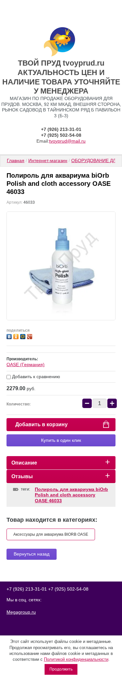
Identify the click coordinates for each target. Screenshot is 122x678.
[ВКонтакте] (10, 335)
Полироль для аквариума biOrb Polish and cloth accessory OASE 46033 (71, 495)
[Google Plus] (30, 335)
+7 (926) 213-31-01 (61, 129)
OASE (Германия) (26, 364)
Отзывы (22, 476)
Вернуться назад (31, 553)
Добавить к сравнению (35, 376)
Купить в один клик (61, 440)
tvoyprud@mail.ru (67, 141)
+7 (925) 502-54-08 (61, 135)
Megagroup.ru (21, 612)
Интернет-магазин (47, 160)
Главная (15, 160)
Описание (24, 463)
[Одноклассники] (16, 335)
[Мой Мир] (23, 335)
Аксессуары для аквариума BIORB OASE (50, 534)
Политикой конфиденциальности (76, 659)
